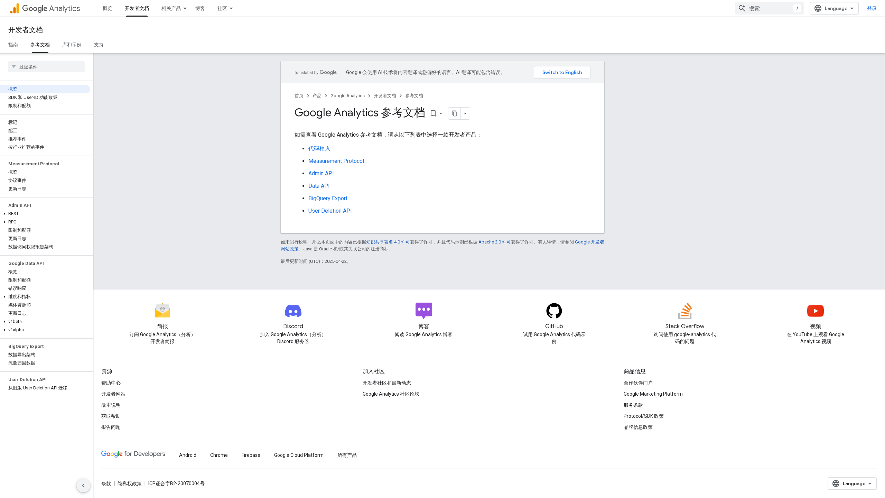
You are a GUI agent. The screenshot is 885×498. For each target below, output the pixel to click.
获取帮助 (111, 416)
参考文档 (40, 45)
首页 (299, 95)
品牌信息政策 (638, 427)
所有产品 (347, 455)
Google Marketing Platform (653, 394)
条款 (106, 483)
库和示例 (72, 45)
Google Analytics (347, 95)
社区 (222, 8)
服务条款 (633, 405)
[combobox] (769, 8)
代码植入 (319, 148)
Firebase (251, 455)
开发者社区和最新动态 (387, 383)
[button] (45, 214)
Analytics (64, 8)
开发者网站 (113, 394)
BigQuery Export (327, 198)
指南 (13, 45)
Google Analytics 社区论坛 (391, 394)
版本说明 (111, 405)
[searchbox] (46, 66)
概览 (107, 8)
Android (187, 455)
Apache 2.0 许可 (494, 242)
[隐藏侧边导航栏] (83, 485)
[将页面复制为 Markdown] (454, 113)
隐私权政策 (130, 483)
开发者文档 (137, 8)
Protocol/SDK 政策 (644, 416)
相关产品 (171, 8)
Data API (319, 186)
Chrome (219, 455)
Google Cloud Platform (299, 455)
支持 (99, 45)
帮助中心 (111, 383)
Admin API (321, 173)
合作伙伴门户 (638, 383)
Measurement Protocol (336, 161)
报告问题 (111, 427)
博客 (200, 8)
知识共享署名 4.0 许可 (388, 242)
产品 (317, 95)
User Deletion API (330, 211)
